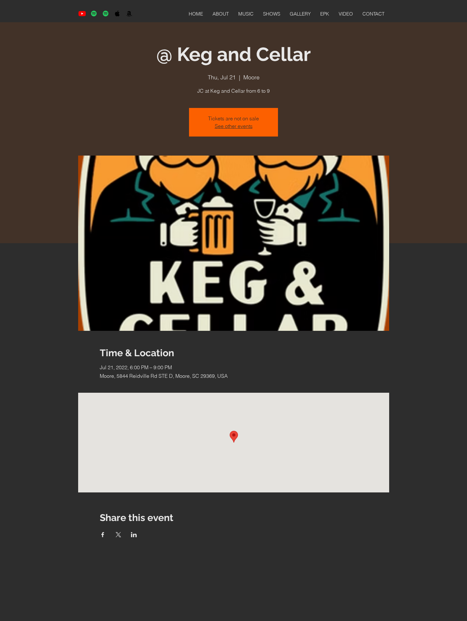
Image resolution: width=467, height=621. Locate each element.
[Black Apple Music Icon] (117, 13)
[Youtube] (82, 13)
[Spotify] (94, 13)
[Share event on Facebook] (103, 534)
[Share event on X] (118, 534)
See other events (234, 126)
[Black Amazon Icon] (129, 13)
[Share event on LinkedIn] (134, 534)
